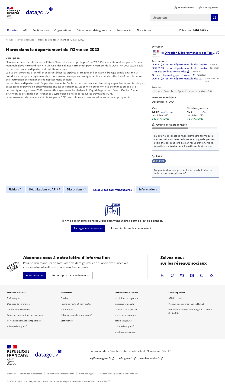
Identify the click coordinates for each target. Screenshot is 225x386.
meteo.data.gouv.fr (124, 304)
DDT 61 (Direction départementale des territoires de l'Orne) (180, 64)
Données (12, 30)
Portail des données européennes (24, 320)
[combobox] (184, 17)
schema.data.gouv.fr (17, 326)
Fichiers (15, 189)
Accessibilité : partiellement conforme (119, 373)
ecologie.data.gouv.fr (125, 315)
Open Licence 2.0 (98, 381)
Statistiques (67, 320)
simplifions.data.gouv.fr (126, 298)
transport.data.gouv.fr (126, 309)
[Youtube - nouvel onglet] (191, 275)
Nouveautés (124, 30)
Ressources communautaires (112, 190)
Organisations (62, 30)
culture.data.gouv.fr (125, 326)
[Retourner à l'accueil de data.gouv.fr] (39, 12)
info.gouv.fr (125, 358)
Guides (64, 298)
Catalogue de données (18, 309)
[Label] (153, 156)
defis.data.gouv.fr (123, 320)
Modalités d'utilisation (31, 373)
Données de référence (18, 304)
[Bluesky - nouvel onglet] (182, 275)
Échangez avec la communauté (76, 315)
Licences (11, 373)
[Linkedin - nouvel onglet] (162, 275)
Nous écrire (144, 30)
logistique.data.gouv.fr (126, 332)
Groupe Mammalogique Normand (172, 75)
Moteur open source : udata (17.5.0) (186, 304)
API (25, 30)
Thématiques (13, 298)
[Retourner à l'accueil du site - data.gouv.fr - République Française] (48, 355)
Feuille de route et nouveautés (76, 304)
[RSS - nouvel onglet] (211, 275)
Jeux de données (25, 39)
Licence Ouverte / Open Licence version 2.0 (182, 91)
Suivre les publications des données (25, 315)
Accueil (9, 39)
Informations (148, 189)
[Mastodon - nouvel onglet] (172, 275)
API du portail (175, 298)
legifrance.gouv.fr (100, 358)
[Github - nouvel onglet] (201, 275)
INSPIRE (160, 161)
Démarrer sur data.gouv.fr (92, 30)
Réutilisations (41, 30)
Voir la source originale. (168, 173)
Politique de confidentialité (60, 373)
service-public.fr (150, 358)
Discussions (76, 189)
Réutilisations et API (44, 189)
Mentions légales (87, 373)
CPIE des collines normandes (169, 71)
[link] (184, 7)
